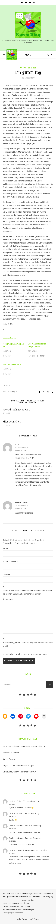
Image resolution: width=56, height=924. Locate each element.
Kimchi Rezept (9, 759)
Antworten (20, 450)
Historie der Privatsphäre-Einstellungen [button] (18, 909)
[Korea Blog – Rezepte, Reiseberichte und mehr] (28, 25)
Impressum (7, 903)
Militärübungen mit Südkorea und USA (19, 771)
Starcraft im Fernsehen (12, 365)
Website (6, 574)
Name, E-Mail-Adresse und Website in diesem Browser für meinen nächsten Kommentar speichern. (27, 592)
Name (6, 548)
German (7, 385)
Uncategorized (28, 68)
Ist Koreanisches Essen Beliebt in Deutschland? (24, 746)
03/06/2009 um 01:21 (22, 505)
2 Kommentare (28, 77)
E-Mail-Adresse (10, 561)
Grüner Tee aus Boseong (28, 801)
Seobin (12, 825)
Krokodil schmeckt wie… (16, 409)
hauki (11, 801)
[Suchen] (49, 684)
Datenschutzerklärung (21, 903)
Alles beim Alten (12, 421)
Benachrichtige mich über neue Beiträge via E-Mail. (25, 654)
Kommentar (8, 599)
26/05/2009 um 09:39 (22, 447)
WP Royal (34, 919)
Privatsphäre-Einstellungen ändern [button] (16, 906)
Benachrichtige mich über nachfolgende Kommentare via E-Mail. (28, 644)
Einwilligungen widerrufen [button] (13, 913)
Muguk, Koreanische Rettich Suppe (18, 765)
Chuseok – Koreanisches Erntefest (32, 850)
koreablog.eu (12, 391)
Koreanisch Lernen (11, 752)
